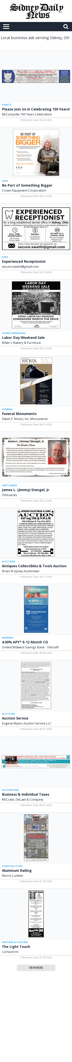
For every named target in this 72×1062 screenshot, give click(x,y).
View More (36, 967)
